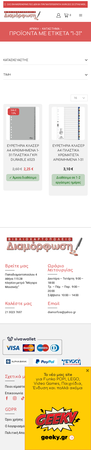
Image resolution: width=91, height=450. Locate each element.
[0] (64, 15)
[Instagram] (15, 398)
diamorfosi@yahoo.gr (62, 312)
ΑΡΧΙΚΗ (34, 28)
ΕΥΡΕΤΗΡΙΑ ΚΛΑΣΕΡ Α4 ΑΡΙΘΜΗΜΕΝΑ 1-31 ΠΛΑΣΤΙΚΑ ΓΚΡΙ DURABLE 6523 (23, 152)
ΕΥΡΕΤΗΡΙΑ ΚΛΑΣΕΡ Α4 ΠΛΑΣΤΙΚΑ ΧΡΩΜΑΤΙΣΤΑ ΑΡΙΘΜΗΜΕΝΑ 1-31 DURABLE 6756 (68, 155)
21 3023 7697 (13, 312)
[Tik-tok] (23, 398)
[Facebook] (7, 398)
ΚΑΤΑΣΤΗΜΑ (50, 28)
